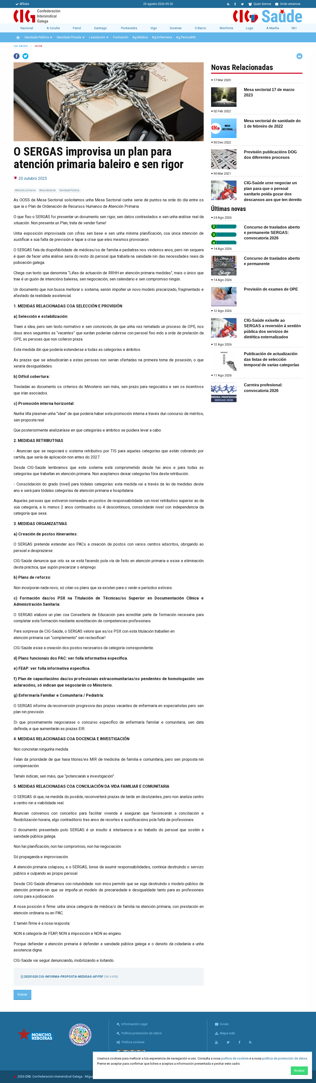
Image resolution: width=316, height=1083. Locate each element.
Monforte (226, 28)
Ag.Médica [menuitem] (140, 37)
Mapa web (227, 1033)
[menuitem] (18, 37)
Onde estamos (289, 4)
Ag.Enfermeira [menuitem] (162, 37)
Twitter (25, 56)
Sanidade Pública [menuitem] (36, 37)
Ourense (175, 28)
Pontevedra (129, 28)
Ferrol (77, 28)
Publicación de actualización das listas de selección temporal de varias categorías (271, 359)
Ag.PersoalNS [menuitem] (186, 37)
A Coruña (53, 28)
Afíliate (24, 4)
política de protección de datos (284, 1058)
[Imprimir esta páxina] (299, 56)
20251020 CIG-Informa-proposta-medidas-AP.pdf (70, 976)
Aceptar (299, 1070)
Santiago (100, 28)
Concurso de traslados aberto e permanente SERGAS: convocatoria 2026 (272, 232)
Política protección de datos (141, 1033)
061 (294, 28)
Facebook (17, 56)
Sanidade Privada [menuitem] (69, 37)
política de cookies (235, 1058)
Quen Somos (262, 4)
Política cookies (132, 1042)
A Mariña (272, 28)
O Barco (200, 28)
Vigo (153, 28)
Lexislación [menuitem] (97, 37)
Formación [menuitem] (120, 37)
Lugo (249, 28)
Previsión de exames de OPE (271, 289)
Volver (22, 994)
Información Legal (134, 1024)
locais (224, 1024)
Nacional (26, 28)
